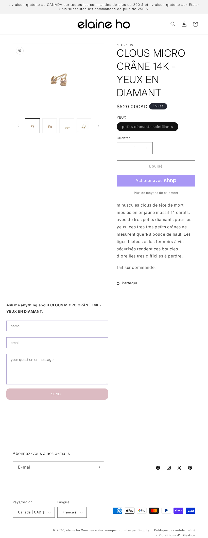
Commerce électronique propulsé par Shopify (115, 530)
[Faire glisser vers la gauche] (18, 125)
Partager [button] (129, 283)
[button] (10, 24)
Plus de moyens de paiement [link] (156, 193)
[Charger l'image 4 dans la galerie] (84, 125)
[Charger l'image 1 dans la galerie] (32, 125)
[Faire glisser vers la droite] (98, 125)
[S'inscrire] (98, 467)
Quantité (124, 138)
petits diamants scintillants (150, 127)
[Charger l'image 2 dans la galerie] (49, 125)
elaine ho (73, 530)
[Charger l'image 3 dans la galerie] (66, 125)
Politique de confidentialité (174, 530)
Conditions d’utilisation (177, 535)
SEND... (57, 394)
